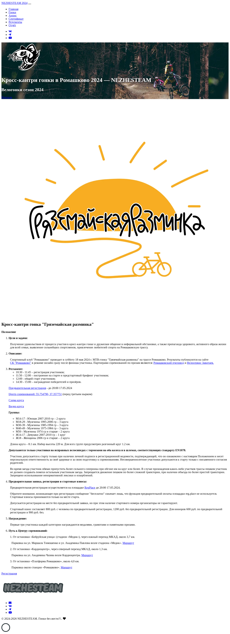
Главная (13, 9)
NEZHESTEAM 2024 (14, 2)
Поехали (6, 97)
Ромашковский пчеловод (168, 362)
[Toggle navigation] (29, 3)
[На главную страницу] (32, 596)
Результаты (15, 22)
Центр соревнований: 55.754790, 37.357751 (35, 394)
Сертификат (16, 18)
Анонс (13, 15)
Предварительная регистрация (27, 388)
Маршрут (128, 542)
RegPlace (89, 487)
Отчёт (12, 25)
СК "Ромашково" (20, 362)
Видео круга (16, 406)
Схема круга (16, 400)
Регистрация (9, 573)
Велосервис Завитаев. (200, 362)
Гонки (12, 12)
